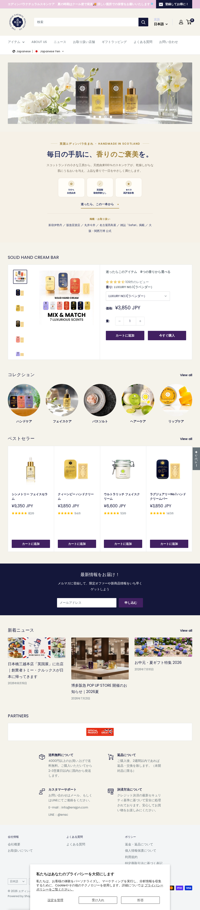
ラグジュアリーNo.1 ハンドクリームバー (168, 496)
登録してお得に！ (177, 4)
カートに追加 (125, 335)
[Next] (192, 399)
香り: (130, 287)
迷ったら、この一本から (100, 204)
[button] (38, 51)
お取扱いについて (20, 850)
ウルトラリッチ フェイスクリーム (122, 496)
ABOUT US (39, 42)
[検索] (143, 22)
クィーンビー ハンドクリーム (76, 496)
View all (186, 375)
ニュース (60, 42)
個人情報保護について (140, 850)
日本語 (14, 881)
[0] (189, 22)
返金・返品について (139, 844)
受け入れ (98, 900)
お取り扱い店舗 (84, 42)
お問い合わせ (168, 42)
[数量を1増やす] (140, 321)
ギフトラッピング (114, 42)
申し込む (131, 602)
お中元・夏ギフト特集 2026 (158, 662)
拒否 (140, 900)
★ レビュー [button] (196, 459)
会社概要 (14, 844)
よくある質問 (143, 42)
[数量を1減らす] (119, 321)
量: (108, 321)
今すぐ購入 (167, 335)
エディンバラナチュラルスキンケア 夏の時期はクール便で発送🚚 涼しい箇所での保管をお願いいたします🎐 (81, 4)
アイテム (14, 42)
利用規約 (131, 857)
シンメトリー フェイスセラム (30, 496)
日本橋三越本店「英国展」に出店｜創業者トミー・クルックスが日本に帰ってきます (35, 670)
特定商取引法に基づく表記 (143, 863)
